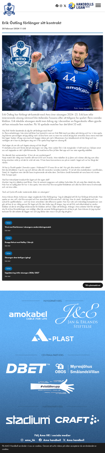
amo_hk (29, 440)
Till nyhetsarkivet (92, 285)
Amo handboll (53, 440)
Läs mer (7, 230)
